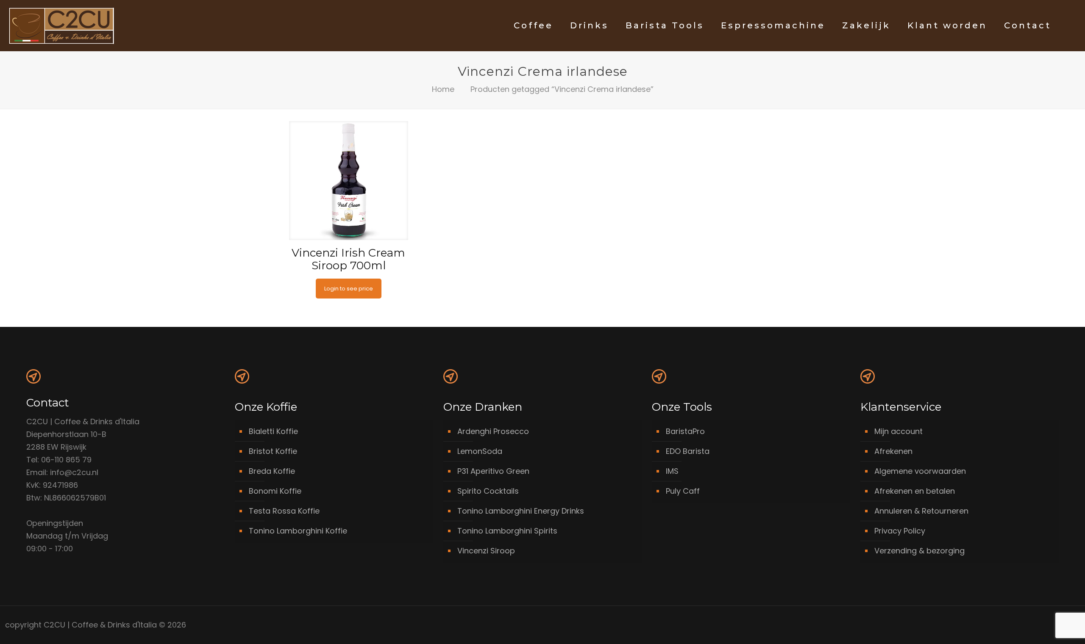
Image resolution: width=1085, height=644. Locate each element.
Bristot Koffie (273, 451)
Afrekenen (893, 451)
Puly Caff (683, 491)
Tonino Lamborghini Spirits (507, 530)
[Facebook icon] (1032, 625)
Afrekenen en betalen (914, 491)
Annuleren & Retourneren (921, 511)
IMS (672, 471)
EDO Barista (687, 451)
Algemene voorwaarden (920, 471)
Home (443, 89)
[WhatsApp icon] (1024, 625)
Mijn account (898, 431)
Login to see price (348, 289)
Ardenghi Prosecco (493, 431)
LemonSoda (479, 451)
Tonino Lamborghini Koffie (298, 530)
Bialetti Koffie (273, 431)
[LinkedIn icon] (1041, 625)
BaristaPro (685, 431)
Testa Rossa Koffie (284, 511)
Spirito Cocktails (488, 491)
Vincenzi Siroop (486, 550)
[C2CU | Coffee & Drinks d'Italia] (61, 25)
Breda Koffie (272, 471)
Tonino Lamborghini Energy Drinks (520, 511)
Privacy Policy (899, 530)
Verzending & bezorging (919, 550)
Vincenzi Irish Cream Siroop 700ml (348, 259)
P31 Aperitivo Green (493, 471)
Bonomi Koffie (275, 491)
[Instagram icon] (1050, 625)
